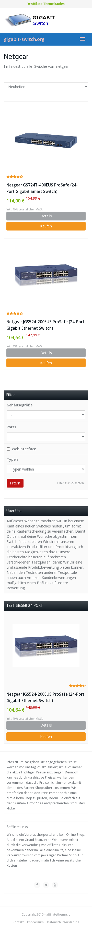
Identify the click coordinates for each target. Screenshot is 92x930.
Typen (12, 459)
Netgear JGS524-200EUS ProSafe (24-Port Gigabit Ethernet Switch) (45, 325)
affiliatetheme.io (58, 914)
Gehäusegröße (19, 405)
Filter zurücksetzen (70, 483)
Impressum (35, 922)
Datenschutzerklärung (63, 922)
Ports (11, 426)
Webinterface (24, 448)
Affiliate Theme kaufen (47, 4)
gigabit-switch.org (24, 39)
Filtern (15, 483)
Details (46, 216)
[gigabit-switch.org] (46, 20)
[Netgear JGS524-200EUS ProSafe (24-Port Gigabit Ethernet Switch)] (46, 274)
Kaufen (46, 226)
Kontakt (18, 922)
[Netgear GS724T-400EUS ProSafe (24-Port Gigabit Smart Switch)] (46, 137)
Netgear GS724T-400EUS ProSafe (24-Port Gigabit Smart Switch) (42, 188)
